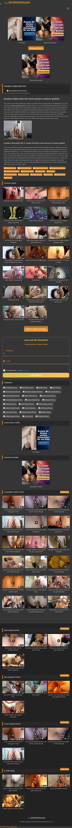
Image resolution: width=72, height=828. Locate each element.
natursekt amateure (11, 174)
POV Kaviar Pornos (46, 408)
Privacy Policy (4, 827)
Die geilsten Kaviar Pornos (18, 91)
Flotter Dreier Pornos (54, 391)
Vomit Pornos (29, 416)
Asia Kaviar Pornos (27, 387)
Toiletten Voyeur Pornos (12, 171)
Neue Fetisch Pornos (25, 168)
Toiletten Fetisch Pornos (58, 168)
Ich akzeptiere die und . (18, 370)
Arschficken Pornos (11, 387)
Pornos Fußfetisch (29, 408)
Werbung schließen (36, 48)
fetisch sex (52, 171)
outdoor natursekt (37, 174)
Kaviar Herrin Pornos (30, 395)
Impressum (13, 827)
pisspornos (9, 177)
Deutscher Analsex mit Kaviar (33, 391)
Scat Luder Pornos (10, 412)
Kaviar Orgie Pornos (33, 400)
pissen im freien (60, 174)
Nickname (9, 351)
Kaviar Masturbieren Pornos (13, 400)
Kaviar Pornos (55, 156)
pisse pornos (48, 174)
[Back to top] (66, 822)
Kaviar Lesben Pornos (48, 395)
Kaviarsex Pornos (50, 400)
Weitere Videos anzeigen (36, 329)
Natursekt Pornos (11, 168)
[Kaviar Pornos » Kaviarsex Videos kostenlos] (36, 3)
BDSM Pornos (43, 387)
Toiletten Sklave (46, 412)
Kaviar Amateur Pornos (12, 395)
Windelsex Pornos (43, 416)
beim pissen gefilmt (28, 171)
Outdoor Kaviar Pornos (45, 404)
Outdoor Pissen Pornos (41, 168)
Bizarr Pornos (56, 387)
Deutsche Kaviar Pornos (12, 391)
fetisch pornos (41, 171)
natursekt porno (24, 174)
